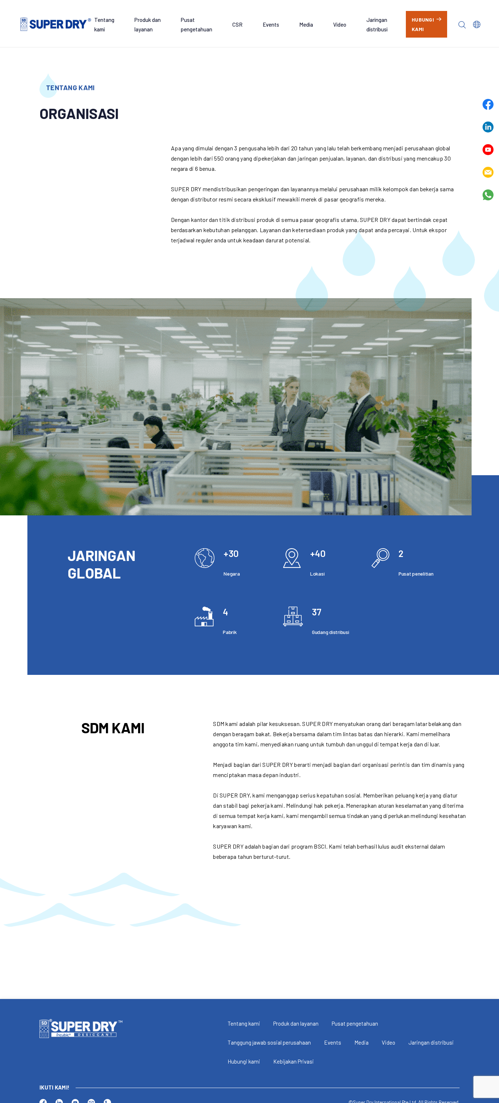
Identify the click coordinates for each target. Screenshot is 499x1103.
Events (271, 24)
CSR (237, 24)
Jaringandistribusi (377, 24)
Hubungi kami (244, 1061)
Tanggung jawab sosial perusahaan (269, 1042)
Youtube (488, 149)
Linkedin (488, 127)
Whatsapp (488, 194)
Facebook (488, 104)
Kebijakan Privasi (293, 1061)
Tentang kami (244, 1023)
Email (488, 172)
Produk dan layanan (296, 1023)
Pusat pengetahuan (355, 1023)
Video (339, 24)
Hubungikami (423, 24)
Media (306, 24)
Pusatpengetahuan (196, 24)
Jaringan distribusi (431, 1042)
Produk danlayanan (147, 24)
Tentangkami (104, 24)
